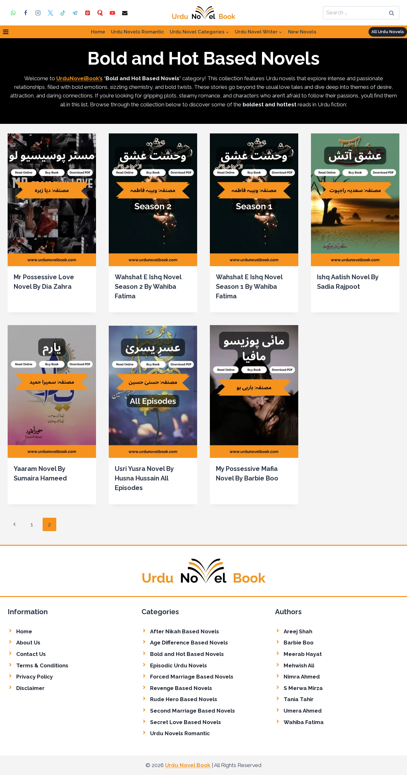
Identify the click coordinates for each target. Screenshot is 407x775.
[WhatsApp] (13, 12)
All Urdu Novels (387, 31)
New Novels (302, 32)
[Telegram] (75, 12)
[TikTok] (62, 12)
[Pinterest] (87, 12)
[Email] (125, 12)
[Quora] (100, 12)
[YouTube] (112, 12)
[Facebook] (25, 12)
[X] (50, 12)
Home (98, 32)
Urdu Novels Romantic (137, 32)
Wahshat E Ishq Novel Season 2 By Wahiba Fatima (148, 286)
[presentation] (52, 199)
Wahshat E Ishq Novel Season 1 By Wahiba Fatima (249, 286)
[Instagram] (37, 12)
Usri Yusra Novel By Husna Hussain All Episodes (144, 478)
